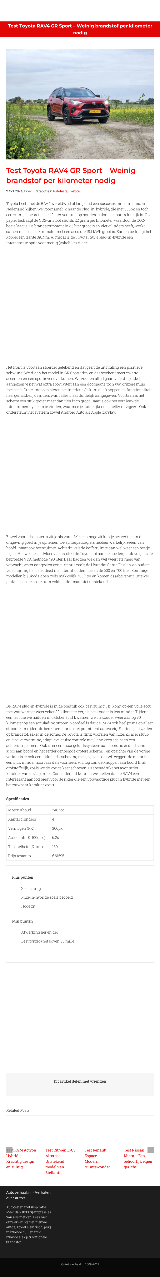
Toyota (74, 191)
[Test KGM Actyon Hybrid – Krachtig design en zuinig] (21, 1134)
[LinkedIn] (81, 1194)
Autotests (60, 191)
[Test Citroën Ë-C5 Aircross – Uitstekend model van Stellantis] (60, 1134)
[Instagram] (75, 1194)
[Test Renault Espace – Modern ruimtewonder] (100, 1134)
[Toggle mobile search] (144, 6)
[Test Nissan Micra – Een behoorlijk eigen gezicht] (139, 1134)
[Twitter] (64, 1194)
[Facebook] (59, 1194)
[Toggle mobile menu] (152, 6)
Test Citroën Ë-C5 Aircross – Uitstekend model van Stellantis (60, 1161)
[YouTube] (70, 1194)
